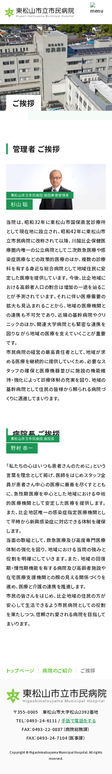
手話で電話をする (78, 720)
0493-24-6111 (41, 720)
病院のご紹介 (57, 670)
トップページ (20, 670)
